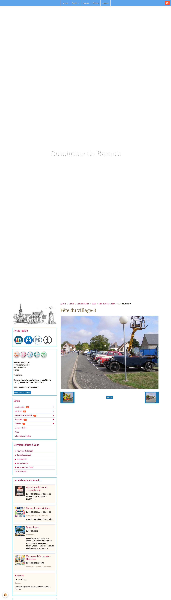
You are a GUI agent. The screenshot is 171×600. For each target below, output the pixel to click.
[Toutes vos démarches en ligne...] (19, 340)
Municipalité (21, 407)
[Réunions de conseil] (37, 340)
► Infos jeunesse (21, 463)
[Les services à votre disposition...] (28, 340)
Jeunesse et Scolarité (25, 415)
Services (20, 411)
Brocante (19, 575)
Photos (96, 3)
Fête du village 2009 (107, 304)
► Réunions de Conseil (24, 451)
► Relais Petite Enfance (24, 467)
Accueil (65, 3)
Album (71, 304)
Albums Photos (83, 304)
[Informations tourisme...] (47, 340)
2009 (94, 304)
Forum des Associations (38, 508)
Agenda (86, 3)
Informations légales (23, 436)
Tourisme (20, 420)
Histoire (19, 424)
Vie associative (20, 428)
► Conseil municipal (23, 455)
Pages (74, 3)
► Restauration (21, 459)
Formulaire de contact (22, 392)
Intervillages (32, 527)
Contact (105, 3)
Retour (109, 397)
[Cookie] (5, 595)
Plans (17, 432)
